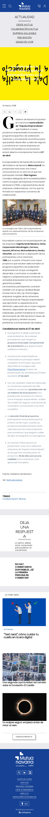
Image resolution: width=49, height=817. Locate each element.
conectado (26, 545)
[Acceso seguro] (44, 6)
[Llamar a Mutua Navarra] (39, 6)
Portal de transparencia (24, 790)
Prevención (24, 37)
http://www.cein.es (17, 369)
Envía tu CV (24, 793)
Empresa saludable (24, 33)
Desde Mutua (24, 24)
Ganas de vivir (24, 41)
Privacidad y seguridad (24, 786)
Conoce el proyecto (24, 737)
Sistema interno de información (24, 797)
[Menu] (4, 6)
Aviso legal (24, 783)
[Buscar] (9, 6)
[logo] (24, 6)
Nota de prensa (14, 480)
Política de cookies (24, 779)
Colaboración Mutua (24, 29)
